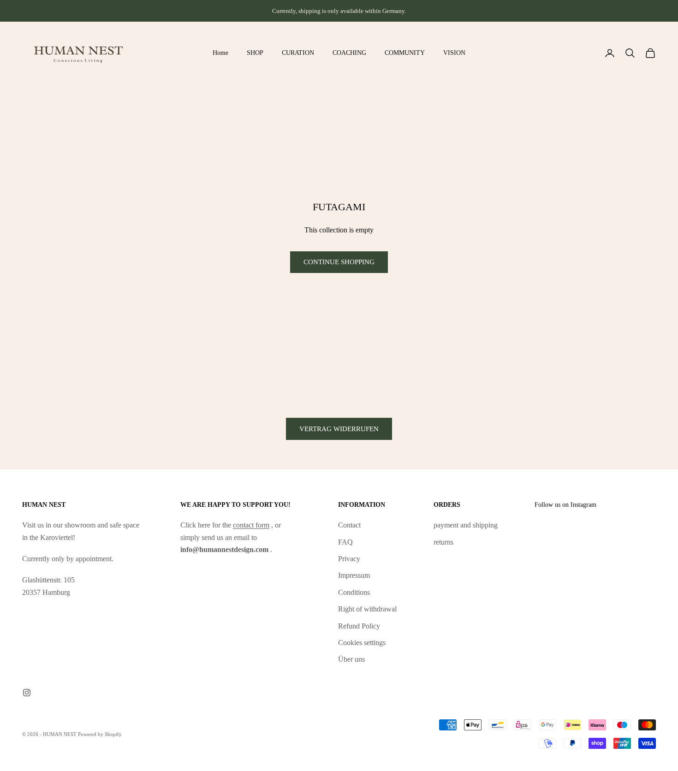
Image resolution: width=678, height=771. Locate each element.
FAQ (345, 542)
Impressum (354, 575)
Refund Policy (359, 626)
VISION (454, 52)
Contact (349, 525)
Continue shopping (339, 262)
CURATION (298, 52)
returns (443, 542)
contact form (251, 525)
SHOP (255, 52)
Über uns (351, 659)
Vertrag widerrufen (339, 429)
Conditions (354, 592)
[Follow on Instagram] (26, 692)
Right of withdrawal (367, 609)
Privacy (349, 559)
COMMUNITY (405, 52)
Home (220, 52)
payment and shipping (466, 525)
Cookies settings (362, 642)
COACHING (349, 52)
